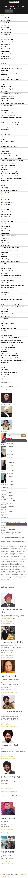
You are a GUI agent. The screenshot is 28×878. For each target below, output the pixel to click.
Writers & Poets (6, 110)
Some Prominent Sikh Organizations (10, 155)
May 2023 (11, 478)
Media (3, 84)
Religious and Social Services (9, 146)
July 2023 (11, 473)
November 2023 (12, 465)
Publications (4, 195)
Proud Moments (5, 180)
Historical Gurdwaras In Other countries (12, 117)
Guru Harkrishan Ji (6, 37)
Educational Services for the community (12, 68)
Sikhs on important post (8, 98)
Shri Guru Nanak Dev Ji (7, 20)
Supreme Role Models (6, 17)
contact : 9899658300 (6, 689)
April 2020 (11, 514)
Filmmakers (5, 70)
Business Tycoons (6, 58)
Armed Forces (5, 56)
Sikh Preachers (6, 101)
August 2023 (11, 470)
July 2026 (11, 443)
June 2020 (11, 511)
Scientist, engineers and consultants (11, 93)
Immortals (3, 46)
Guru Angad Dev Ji (6, 22)
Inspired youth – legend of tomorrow (11, 79)
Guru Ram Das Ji (6, 27)
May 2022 (11, 489)
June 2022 (11, 487)
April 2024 (11, 457)
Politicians (5, 91)
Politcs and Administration (9, 141)
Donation (9, 11)
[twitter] (16, 11)
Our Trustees (5, 192)
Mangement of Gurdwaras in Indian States (12, 160)
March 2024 (11, 459)
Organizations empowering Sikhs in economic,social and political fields (10, 172)
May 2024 (11, 454)
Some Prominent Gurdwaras (8, 115)
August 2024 (11, 446)
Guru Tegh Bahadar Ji (7, 39)
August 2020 (11, 506)
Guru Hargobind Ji (6, 32)
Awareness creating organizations (11, 176)
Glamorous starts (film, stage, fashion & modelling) (12, 73)
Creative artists (6, 63)
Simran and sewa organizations (10, 165)
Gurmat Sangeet (6, 77)
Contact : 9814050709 (6, 724)
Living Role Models (5, 51)
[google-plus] (19, 11)
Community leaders (7, 61)
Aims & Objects (6, 188)
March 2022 (11, 492)
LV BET (2, 867)
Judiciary (4, 81)
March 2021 (11, 495)
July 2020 (11, 508)
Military (4, 139)
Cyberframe (23, 874)
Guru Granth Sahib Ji (7, 44)
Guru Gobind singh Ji (7, 42)
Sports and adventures (8, 105)
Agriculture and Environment (9, 53)
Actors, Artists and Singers (9, 132)
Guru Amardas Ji (6, 25)
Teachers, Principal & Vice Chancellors (11, 108)
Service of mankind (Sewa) (8, 96)
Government (5, 136)
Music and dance (6, 86)
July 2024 (11, 448)
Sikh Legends (5, 144)
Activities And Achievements (9, 190)
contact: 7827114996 (6, 861)
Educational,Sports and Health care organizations (10, 168)
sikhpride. (2, 874)
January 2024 (11, 462)
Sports (4, 148)
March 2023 (11, 481)
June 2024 (11, 451)
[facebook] (14, 11)
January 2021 (11, 498)
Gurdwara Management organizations (11, 158)
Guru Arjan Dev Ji (6, 30)
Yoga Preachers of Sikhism (9, 113)
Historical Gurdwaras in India (9, 120)
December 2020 (12, 500)
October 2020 (11, 503)
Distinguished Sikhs (6, 49)
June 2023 (11, 476)
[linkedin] (22, 11)
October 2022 (11, 484)
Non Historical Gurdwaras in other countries (13, 124)
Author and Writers (7, 153)
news (10, 526)
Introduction (5, 185)
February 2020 (11, 519)
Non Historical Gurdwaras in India (10, 122)
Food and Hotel (6, 134)
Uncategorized (12, 529)
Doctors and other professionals (10, 65)
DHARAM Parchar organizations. (10, 163)
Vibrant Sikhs (5, 151)
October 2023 (11, 468)
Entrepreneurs (5, 129)
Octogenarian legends (7, 89)
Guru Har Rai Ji (6, 34)
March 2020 (11, 517)
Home (2, 15)
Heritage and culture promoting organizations (13, 178)
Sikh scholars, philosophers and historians (13, 103)
